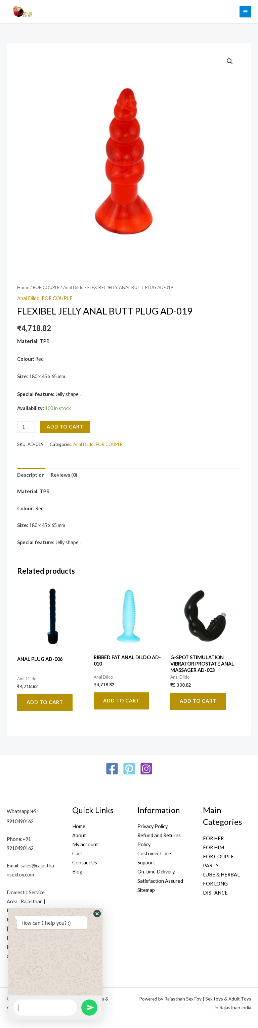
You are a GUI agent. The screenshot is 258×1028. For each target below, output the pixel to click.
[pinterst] (129, 768)
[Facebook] (112, 768)
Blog (77, 871)
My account (85, 844)
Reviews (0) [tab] (64, 475)
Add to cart (65, 427)
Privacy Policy (152, 826)
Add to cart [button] (45, 702)
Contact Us (84, 862)
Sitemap (146, 890)
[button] (230, 61)
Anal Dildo (73, 287)
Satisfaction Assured (160, 881)
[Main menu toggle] (245, 11)
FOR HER (213, 838)
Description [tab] (31, 475)
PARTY (211, 865)
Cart (77, 853)
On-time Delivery (156, 871)
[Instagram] (146, 768)
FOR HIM (213, 847)
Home (23, 287)
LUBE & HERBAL (221, 874)
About (79, 835)
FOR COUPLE (46, 287)
